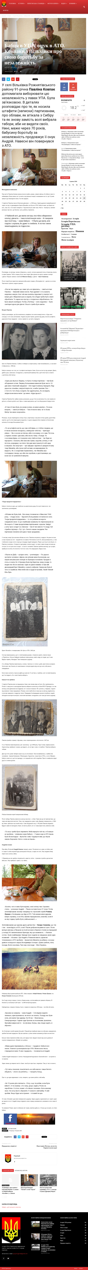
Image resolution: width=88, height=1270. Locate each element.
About (75, 1268)
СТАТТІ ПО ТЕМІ (8, 1170)
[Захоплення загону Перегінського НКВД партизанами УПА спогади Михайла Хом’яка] (35, 1224)
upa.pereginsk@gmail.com (20, 1253)
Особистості (65, 234)
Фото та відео (67, 240)
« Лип (62, 208)
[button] (84, 7)
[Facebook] (15, 1162)
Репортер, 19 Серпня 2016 (15, 1130)
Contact (81, 1268)
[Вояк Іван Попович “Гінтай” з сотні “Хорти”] (29, 1180)
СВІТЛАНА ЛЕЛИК (12, 1128)
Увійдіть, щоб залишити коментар (11, 1207)
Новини (80, 231)
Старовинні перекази (65, 237)
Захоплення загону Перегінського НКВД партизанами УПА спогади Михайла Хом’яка (47, 1225)
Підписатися (73, 83)
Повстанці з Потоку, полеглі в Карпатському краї (47, 1147)
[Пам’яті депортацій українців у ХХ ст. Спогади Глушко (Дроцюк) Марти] (48, 1180)
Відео (71, 228)
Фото (74, 237)
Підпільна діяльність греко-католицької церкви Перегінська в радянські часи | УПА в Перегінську (72, 155)
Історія (6, 40)
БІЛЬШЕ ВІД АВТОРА (21, 1170)
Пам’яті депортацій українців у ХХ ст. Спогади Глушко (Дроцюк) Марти (48, 1189)
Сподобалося (64, 83)
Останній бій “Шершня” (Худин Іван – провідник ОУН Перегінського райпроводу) (72, 331)
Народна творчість (67, 231)
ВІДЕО (63, 3)
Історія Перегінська (70, 221)
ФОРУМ (5, 10)
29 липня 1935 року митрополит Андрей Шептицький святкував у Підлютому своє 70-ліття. (73, 360)
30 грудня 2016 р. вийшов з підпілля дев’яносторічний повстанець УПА (46, 1236)
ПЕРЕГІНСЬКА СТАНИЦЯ (35, 3)
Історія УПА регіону (13, 40)
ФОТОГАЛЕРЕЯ (53, 3)
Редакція (17, 1156)
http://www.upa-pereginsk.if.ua (20, 1158)
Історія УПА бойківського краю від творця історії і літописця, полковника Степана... (48, 1248)
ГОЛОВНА (12, 3)
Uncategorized (5, 1185)
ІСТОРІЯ (21, 3)
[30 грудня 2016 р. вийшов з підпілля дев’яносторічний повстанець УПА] (35, 1236)
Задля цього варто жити (67, 340)
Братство (64, 228)
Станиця (74, 234)
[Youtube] (8, 1258)
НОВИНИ (72, 3)
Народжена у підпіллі (9, 1146)
